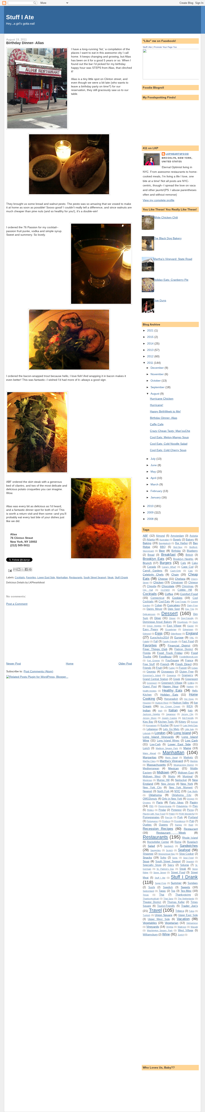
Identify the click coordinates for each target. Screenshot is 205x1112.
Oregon (190, 799)
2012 (150, 356)
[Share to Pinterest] (30, 569)
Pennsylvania (164, 806)
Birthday (176, 550)
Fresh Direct (183, 664)
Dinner (172, 618)
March (155, 484)
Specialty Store (152, 865)
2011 (150, 362)
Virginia (169, 927)
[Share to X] (23, 569)
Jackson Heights (151, 714)
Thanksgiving (183, 894)
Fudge (172, 668)
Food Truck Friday (169, 652)
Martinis (194, 761)
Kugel (176, 725)
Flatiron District (183, 649)
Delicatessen (149, 614)
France (189, 660)
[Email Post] (9, 570)
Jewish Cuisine (169, 718)
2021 (150, 330)
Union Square (163, 915)
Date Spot (174, 608)
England (192, 633)
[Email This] (15, 569)
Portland (193, 817)
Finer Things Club (155, 649)
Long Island (182, 733)
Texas (146, 895)
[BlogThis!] (19, 569)
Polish (172, 814)
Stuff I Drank (121, 577)
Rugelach (192, 841)
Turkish (146, 915)
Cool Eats (164, 601)
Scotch (169, 850)
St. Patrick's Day (165, 869)
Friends (147, 667)
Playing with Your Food (154, 814)
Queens (163, 824)
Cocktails (20, 577)
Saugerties (155, 850)
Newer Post (13, 663)
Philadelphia (182, 806)
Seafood (184, 850)
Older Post (125, 663)
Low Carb (191, 740)
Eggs (159, 633)
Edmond (147, 633)
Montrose (147, 780)
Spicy (171, 865)
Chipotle (151, 586)
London (160, 733)
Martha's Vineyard (171, 761)
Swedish (168, 887)
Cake (195, 563)
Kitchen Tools (166, 721)
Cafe (183, 563)
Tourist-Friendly (166, 905)
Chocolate (168, 586)
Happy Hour (170, 686)
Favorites (31, 577)
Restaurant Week (171, 832)
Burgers (166, 563)
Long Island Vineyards (158, 736)
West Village (185, 930)
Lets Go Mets (171, 729)
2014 (150, 343)
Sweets (185, 887)
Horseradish (171, 698)
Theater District (152, 902)
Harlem (190, 686)
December (158, 367)
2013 (150, 349)
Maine (187, 748)
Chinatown (177, 582)
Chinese (193, 582)
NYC (177, 791)
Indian (147, 710)
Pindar (162, 809)
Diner (157, 618)
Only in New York (172, 798)
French (164, 664)
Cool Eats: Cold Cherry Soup (168, 450)
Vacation (183, 919)
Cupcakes (173, 605)
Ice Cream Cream (170, 706)
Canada (151, 566)
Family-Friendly (170, 641)
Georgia (151, 671)
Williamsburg (150, 934)
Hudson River (162, 703)
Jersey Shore (150, 718)
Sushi (151, 887)
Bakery (190, 539)
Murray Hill (163, 780)
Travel (155, 910)
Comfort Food (189, 594)
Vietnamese (192, 923)
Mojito (171, 776)
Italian (173, 710)
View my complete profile (158, 200)
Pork (180, 817)
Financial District (179, 645)
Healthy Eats (172, 690)
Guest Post (150, 686)
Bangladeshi (165, 543)
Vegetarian (171, 922)
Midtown (163, 772)
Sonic (175, 857)
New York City (152, 787)
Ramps (178, 825)
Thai (161, 894)
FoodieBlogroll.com (188, 656)
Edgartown (188, 629)
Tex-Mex (186, 890)
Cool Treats (181, 601)
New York (186, 783)
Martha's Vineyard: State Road (172, 259)
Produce (166, 821)
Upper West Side (159, 919)
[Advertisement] (36, 633)
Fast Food (188, 641)
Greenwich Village (171, 682)
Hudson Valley (181, 702)
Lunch (146, 748)
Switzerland (148, 891)
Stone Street (159, 872)
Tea (173, 890)
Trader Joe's (189, 905)
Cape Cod (187, 566)
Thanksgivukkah (151, 898)
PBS (151, 806)
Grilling (191, 683)
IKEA (190, 706)
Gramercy (187, 675)
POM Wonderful (186, 814)
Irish (160, 710)
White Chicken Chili (165, 217)
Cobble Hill (185, 589)
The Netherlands (186, 898)
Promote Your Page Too (165, 47)
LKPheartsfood (177, 154)
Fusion (183, 667)
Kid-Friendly (188, 718)
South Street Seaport (94, 577)
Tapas (162, 890)
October (156, 380)
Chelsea (180, 578)
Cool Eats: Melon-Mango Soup (169, 437)
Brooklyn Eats (153, 559)
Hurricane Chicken (161, 398)
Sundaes (193, 883)
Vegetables (150, 922)
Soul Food (188, 857)
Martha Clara (149, 761)
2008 (150, 518)
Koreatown (151, 725)
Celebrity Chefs (153, 574)
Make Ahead (149, 753)
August (155, 393)
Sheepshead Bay (166, 854)
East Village (174, 625)
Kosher (165, 725)
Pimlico (150, 810)
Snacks (147, 857)
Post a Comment (16, 603)
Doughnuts (182, 622)
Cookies (177, 597)
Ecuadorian (170, 629)
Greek (176, 679)
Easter (190, 626)
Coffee (169, 594)
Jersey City (187, 714)
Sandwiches (189, 846)
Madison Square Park (167, 748)
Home (69, 663)
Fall (156, 641)
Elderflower (176, 633)
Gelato (194, 668)
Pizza (190, 809)
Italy (190, 710)
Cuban (158, 605)
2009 (150, 512)
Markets (188, 757)
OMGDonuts (150, 798)
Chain (175, 574)
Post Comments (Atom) (38, 671)
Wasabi (194, 927)
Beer (162, 550)
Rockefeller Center (158, 841)
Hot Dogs (189, 699)
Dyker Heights (154, 626)
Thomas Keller (176, 902)
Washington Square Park (160, 930)
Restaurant (191, 828)
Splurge (184, 865)
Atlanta (151, 539)
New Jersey (168, 783)
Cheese (163, 578)
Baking (147, 543)
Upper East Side (188, 915)
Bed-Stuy (177, 547)
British (189, 554)
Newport (147, 791)
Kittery (182, 721)
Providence (179, 821)
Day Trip (189, 609)
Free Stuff (149, 664)
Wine (166, 934)
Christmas (188, 586)
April (154, 478)
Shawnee (148, 853)
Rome (178, 841)
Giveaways (167, 671)
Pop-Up (168, 817)
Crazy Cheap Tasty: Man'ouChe (170, 430)
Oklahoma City (181, 795)
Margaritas (149, 757)
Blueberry (192, 550)
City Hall (148, 590)
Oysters (147, 802)
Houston (147, 703)
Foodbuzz (165, 656)
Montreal (188, 776)
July (153, 458)
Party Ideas (176, 802)
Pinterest (176, 809)
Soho (163, 857)
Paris (159, 802)
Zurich (181, 934)
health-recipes (150, 691)
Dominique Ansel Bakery (157, 621)
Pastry (194, 802)
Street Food (178, 872)
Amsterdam (177, 535)
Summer (176, 883)
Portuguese (152, 821)
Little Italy (189, 729)
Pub (191, 821)
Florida (147, 652)
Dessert (169, 613)
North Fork (163, 791)
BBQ (163, 546)
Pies (195, 806)
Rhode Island (190, 837)
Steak (110, 577)
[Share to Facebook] (26, 569)
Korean (194, 722)
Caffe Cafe (157, 424)
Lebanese (152, 729)
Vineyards (152, 926)
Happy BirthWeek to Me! (165, 411)
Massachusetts (156, 764)
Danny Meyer (154, 608)
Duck (195, 622)
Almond (160, 535)
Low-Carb (155, 744)
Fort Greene (153, 660)
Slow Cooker (186, 853)
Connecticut (157, 597)
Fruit (159, 667)
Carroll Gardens (152, 570)
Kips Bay (148, 721)
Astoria (194, 535)
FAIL (192, 637)
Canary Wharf (169, 567)
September (158, 387)
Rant (191, 825)
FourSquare (172, 660)
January (156, 497)
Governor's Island (152, 675)
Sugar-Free (160, 883)
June (154, 465)
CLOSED (165, 590)
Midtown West (152, 776)
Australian (164, 539)
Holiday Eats (169, 694)
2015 (150, 336)
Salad (151, 845)
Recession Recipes (158, 829)
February (157, 491)
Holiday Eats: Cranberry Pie (170, 279)
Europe (179, 637)
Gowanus (171, 675)
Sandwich (168, 846)
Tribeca (179, 910)
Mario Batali (171, 757)
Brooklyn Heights (183, 559)
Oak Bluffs (192, 791)
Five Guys (159, 300)
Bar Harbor (181, 543)
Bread (151, 554)
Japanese (171, 714)
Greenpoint (191, 679)
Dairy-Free (192, 605)
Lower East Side (46, 577)
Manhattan (62, 577)
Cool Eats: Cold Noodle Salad (168, 443)
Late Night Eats (190, 725)
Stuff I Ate (20, 17)
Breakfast (168, 554)
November (158, 374)
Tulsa (191, 911)
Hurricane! (156, 405)
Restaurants (75, 577)
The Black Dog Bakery (167, 238)
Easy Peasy (150, 629)
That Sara (168, 898)
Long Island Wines (168, 740)
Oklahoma (155, 795)
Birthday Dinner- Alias (163, 417)
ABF (145, 535)
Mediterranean (151, 768)
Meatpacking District (184, 765)
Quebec (147, 824)
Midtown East (186, 772)
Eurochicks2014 (159, 637)
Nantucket (181, 780)
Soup (146, 861)
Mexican (173, 768)
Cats (190, 571)
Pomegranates (151, 817)
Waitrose (182, 927)
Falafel (146, 641)
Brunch (147, 563)
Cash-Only (175, 571)
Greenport (152, 683)
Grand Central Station (155, 679)
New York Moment (181, 787)
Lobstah (147, 733)
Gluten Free (186, 671)
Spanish (190, 861)
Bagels (177, 539)
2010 (150, 506)
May (154, 471)
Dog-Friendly (187, 618)
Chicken (158, 582)
